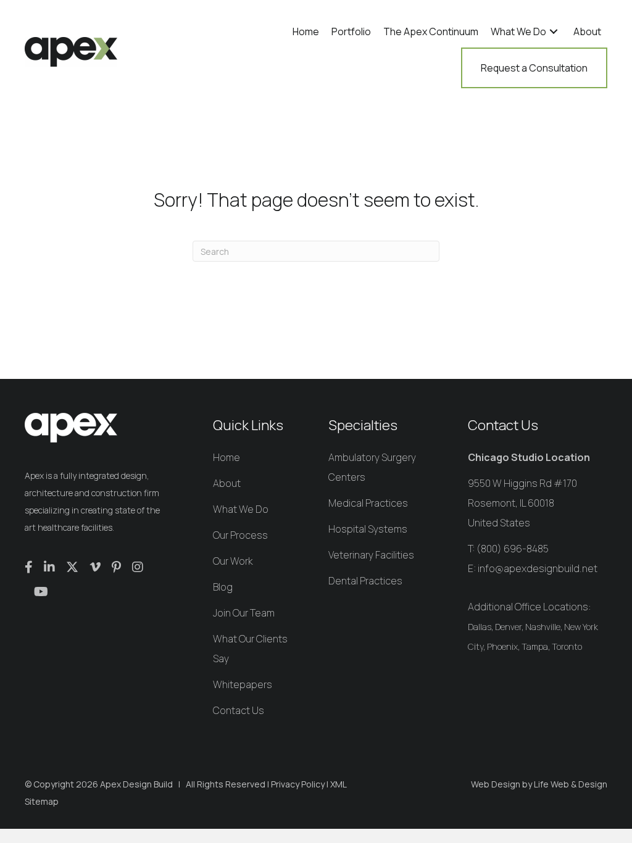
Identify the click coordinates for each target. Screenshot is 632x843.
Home (226, 457)
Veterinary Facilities (371, 555)
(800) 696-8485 (512, 548)
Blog (223, 587)
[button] (553, 32)
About (227, 483)
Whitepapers (242, 684)
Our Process (240, 535)
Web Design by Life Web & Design (539, 784)
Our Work (233, 561)
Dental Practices (365, 581)
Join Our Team (244, 613)
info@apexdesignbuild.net (537, 568)
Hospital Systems (367, 529)
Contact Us (238, 710)
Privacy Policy (298, 784)
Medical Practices (368, 503)
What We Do (240, 509)
